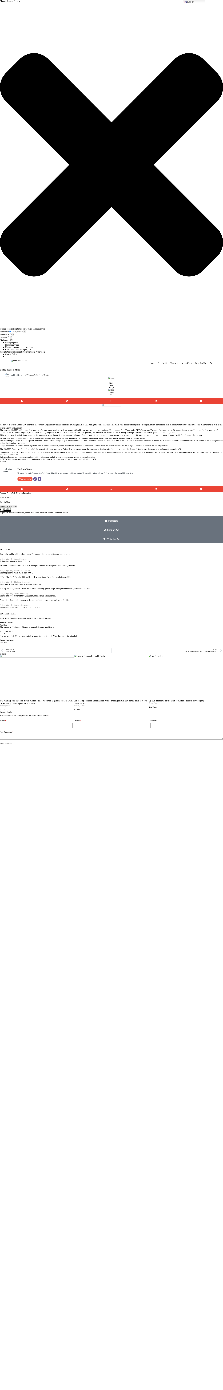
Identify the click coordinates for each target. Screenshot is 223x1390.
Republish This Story (8, 506)
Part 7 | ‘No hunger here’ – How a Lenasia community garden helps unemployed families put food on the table (45, 588)
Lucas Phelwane (20, 559)
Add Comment (6, 732)
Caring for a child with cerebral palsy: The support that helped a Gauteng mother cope (35, 554)
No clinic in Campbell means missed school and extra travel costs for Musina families (34, 600)
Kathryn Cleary (6, 631)
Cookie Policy (11, 354)
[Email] (39, 479)
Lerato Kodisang (21, 593)
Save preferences (28, 352)
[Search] (211, 363)
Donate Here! (5, 497)
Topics (173, 363)
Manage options (11, 342)
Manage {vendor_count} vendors (19, 347)
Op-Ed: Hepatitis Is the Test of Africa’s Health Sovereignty (176, 700)
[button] (111, 165)
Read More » (4, 710)
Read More (3, 625)
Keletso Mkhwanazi (22, 570)
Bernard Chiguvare (22, 605)
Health (46, 375)
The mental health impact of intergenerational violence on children (27, 627)
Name (3, 721)
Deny (8, 352)
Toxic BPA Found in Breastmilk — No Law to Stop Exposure (25, 618)
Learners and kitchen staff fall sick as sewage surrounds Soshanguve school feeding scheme (37, 565)
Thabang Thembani (22, 582)
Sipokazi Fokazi (6, 622)
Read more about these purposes (18, 349)
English (190, 2)
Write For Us (200, 363)
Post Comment (6, 744)
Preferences (16, 352)
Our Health (162, 363)
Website (153, 721)
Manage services (12, 345)
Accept (3, 352)
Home (152, 363)
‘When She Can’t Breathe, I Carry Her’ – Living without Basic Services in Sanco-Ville (35, 577)
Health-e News (16, 375)
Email (78, 721)
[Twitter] (35, 479)
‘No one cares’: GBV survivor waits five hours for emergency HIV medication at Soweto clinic (39, 636)
